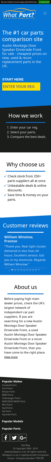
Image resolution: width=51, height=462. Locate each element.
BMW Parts (7, 394)
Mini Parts (7, 404)
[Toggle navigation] (45, 13)
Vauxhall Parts (9, 385)
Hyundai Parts (9, 414)
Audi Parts (7, 407)
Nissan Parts (8, 391)
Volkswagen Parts (11, 398)
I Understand (44, 2)
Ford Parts (7, 388)
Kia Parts (6, 411)
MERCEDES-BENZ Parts (13, 401)
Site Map (25, 445)
